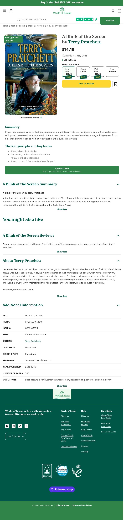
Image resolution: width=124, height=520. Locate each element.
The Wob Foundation (66, 422)
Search (107, 20)
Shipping (84, 416)
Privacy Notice (61, 505)
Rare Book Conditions (104, 425)
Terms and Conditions (80, 505)
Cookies (83, 446)
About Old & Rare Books (105, 416)
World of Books (45, 505)
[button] (4, 11)
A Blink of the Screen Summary (30, 182)
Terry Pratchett (83, 42)
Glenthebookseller (69, 446)
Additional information (23, 303)
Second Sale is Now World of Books (67, 438)
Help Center (85, 430)
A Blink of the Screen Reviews (28, 234)
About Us (65, 416)
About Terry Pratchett (22, 259)
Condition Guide (87, 441)
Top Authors (66, 430)
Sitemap (84, 452)
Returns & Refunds (84, 422)
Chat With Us (86, 435)
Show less (61, 207)
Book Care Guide (107, 432)
